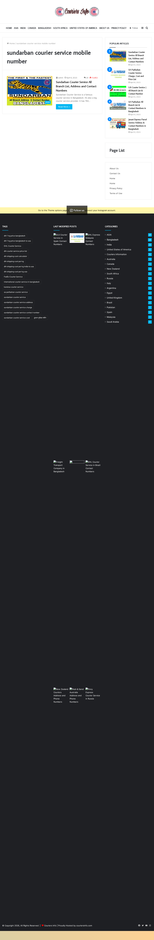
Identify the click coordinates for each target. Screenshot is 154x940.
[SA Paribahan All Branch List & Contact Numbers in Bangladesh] (118, 105)
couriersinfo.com (84, 925)
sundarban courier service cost (17, 318)
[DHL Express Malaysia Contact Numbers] (93, 346)
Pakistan (111, 307)
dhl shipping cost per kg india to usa (19, 266)
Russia (110, 278)
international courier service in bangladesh (22, 282)
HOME (9, 28)
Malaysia (111, 317)
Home (12, 43)
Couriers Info (50, 925)
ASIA (16, 28)
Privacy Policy (118, 28)
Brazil (109, 302)
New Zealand (113, 269)
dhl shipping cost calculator (15, 256)
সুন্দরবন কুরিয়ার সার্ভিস (40, 318)
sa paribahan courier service (16, 292)
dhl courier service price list (15, 251)
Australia (111, 259)
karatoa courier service (13, 287)
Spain (109, 312)
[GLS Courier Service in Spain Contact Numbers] (61, 346)
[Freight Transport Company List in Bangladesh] (61, 573)
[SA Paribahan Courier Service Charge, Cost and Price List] (118, 73)
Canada (32, 28)
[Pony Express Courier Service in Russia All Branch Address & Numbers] (93, 801)
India (23, 28)
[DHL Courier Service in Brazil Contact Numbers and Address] (93, 573)
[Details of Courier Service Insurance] (77, 573)
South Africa (60, 28)
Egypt (109, 293)
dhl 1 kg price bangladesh (14, 236)
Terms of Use (116, 193)
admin (60, 78)
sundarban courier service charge (18, 307)
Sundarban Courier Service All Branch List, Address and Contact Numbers (76, 86)
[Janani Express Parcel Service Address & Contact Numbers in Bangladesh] (118, 123)
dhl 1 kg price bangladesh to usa (17, 241)
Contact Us (115, 173)
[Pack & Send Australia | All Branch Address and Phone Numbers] (77, 801)
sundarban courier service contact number (21, 312)
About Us (104, 28)
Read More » (64, 106)
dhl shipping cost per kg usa (15, 271)
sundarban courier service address (18, 302)
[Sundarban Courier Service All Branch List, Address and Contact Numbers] (118, 56)
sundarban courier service (15, 297)
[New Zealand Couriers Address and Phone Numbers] (61, 801)
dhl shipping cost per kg (14, 261)
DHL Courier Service (12, 246)
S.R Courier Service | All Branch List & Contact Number (137, 90)
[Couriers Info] (77, 11)
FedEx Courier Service (13, 277)
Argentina (111, 288)
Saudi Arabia (113, 322)
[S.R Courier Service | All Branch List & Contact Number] (118, 91)
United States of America (83, 28)
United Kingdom (114, 298)
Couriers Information (117, 254)
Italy (109, 283)
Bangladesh (44, 28)
